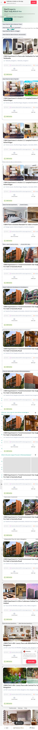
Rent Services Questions (25, 623)
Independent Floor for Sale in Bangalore (15, 539)
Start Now (8, 19)
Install (33, 2)
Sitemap (20, 708)
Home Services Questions (9, 623)
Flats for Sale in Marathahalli (10, 497)
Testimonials (12, 708)
